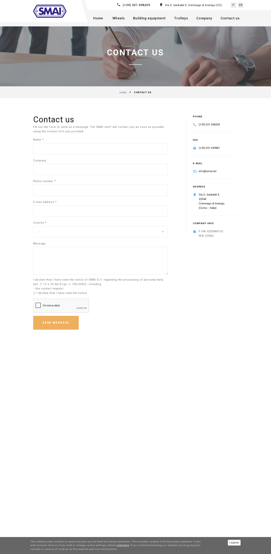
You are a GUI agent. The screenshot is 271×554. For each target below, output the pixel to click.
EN (240, 5)
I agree (234, 542)
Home (98, 18)
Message (39, 243)
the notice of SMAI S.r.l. (86, 279)
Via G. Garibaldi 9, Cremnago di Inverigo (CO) (193, 5)
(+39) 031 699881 (209, 148)
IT (233, 5)
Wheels (118, 18)
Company (204, 18)
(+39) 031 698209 (136, 5)
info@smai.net (207, 171)
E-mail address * (45, 202)
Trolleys (181, 18)
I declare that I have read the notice (62, 293)
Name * (38, 139)
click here (123, 545)
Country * (40, 222)
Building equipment (149, 18)
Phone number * (44, 181)
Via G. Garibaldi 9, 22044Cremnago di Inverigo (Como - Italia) (212, 201)
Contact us (230, 18)
